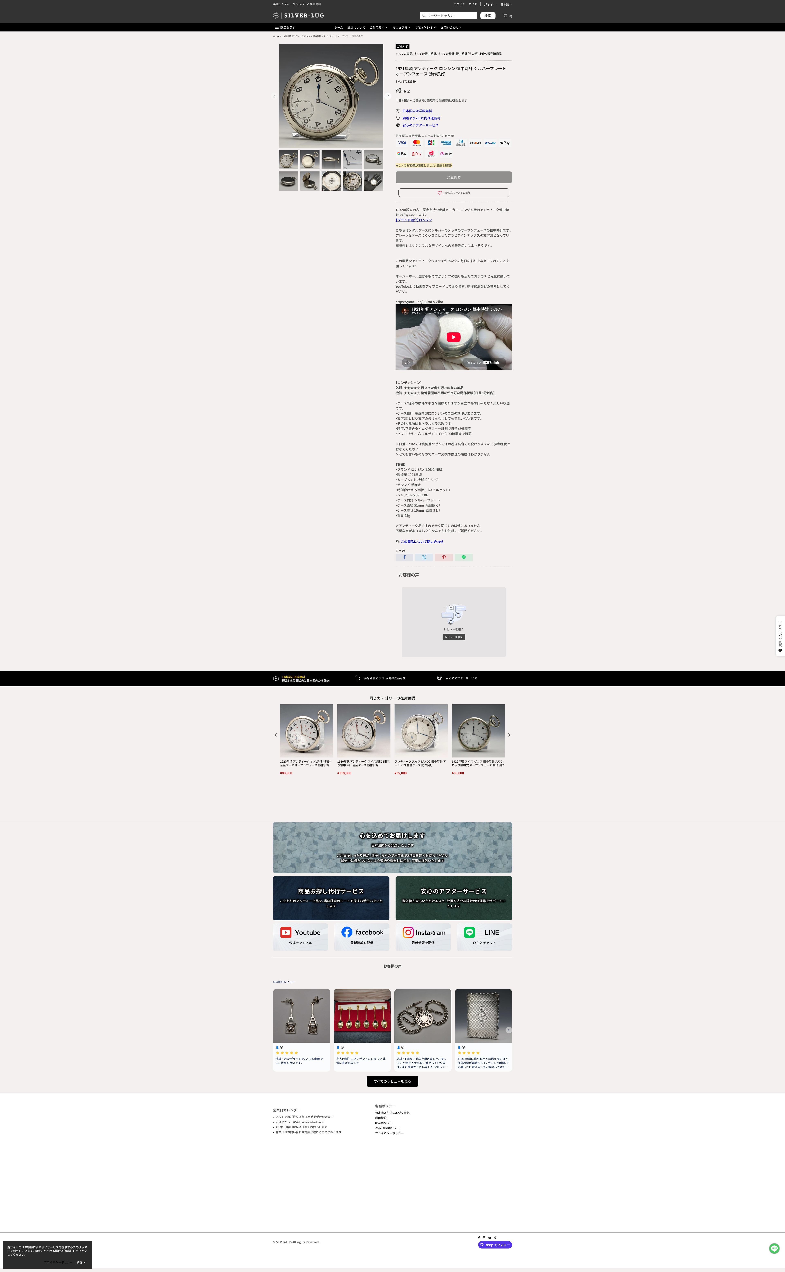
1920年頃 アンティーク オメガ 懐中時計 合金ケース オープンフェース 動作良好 (305, 763)
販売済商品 (494, 53)
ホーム (276, 36)
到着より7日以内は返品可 (421, 117)
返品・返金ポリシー (387, 1128)
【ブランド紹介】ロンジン (414, 219)
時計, (483, 53)
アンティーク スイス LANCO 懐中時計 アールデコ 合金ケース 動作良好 (420, 763)
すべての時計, (446, 53)
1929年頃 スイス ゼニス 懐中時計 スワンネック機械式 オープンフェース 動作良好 (478, 763)
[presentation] (276, 734)
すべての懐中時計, (425, 53)
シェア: (400, 551)
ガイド (473, 4)
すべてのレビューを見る (392, 1081)
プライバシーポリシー (389, 1133)
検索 (487, 15)
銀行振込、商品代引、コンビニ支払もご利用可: (425, 136)
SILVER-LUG (298, 15)
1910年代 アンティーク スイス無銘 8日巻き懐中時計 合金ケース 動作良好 (363, 763)
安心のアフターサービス (420, 125)
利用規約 (381, 1118)
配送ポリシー (383, 1123)
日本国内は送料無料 (417, 110)
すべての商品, (404, 53)
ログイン (459, 4)
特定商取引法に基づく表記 (392, 1112)
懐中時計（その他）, (468, 53)
